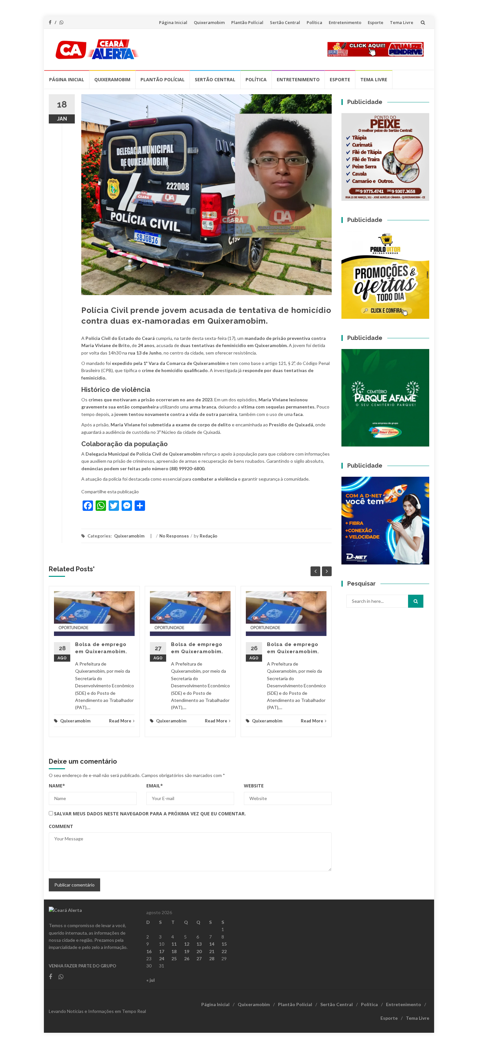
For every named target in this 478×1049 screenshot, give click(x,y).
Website (254, 786)
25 (174, 958)
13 (199, 944)
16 (149, 951)
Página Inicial (173, 22)
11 (174, 944)
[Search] (415, 601)
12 (186, 944)
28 (211, 958)
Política (314, 22)
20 (199, 951)
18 (174, 951)
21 (211, 951)
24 (161, 958)
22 (224, 951)
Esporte (375, 22)
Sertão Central (285, 22)
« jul (150, 980)
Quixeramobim (209, 22)
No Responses (174, 535)
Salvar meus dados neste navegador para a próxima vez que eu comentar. (150, 813)
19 (186, 951)
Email (154, 786)
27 (199, 958)
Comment (61, 826)
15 (224, 944)
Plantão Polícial (247, 22)
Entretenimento (345, 22)
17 (161, 951)
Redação (208, 535)
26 (186, 958)
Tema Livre (401, 22)
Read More (120, 720)
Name (57, 786)
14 (211, 944)
